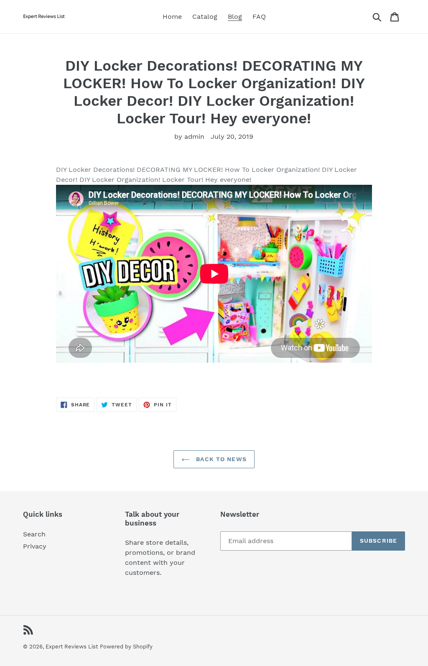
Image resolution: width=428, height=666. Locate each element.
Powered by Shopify (126, 646)
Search (34, 534)
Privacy (34, 546)
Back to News (220, 459)
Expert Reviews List (72, 646)
